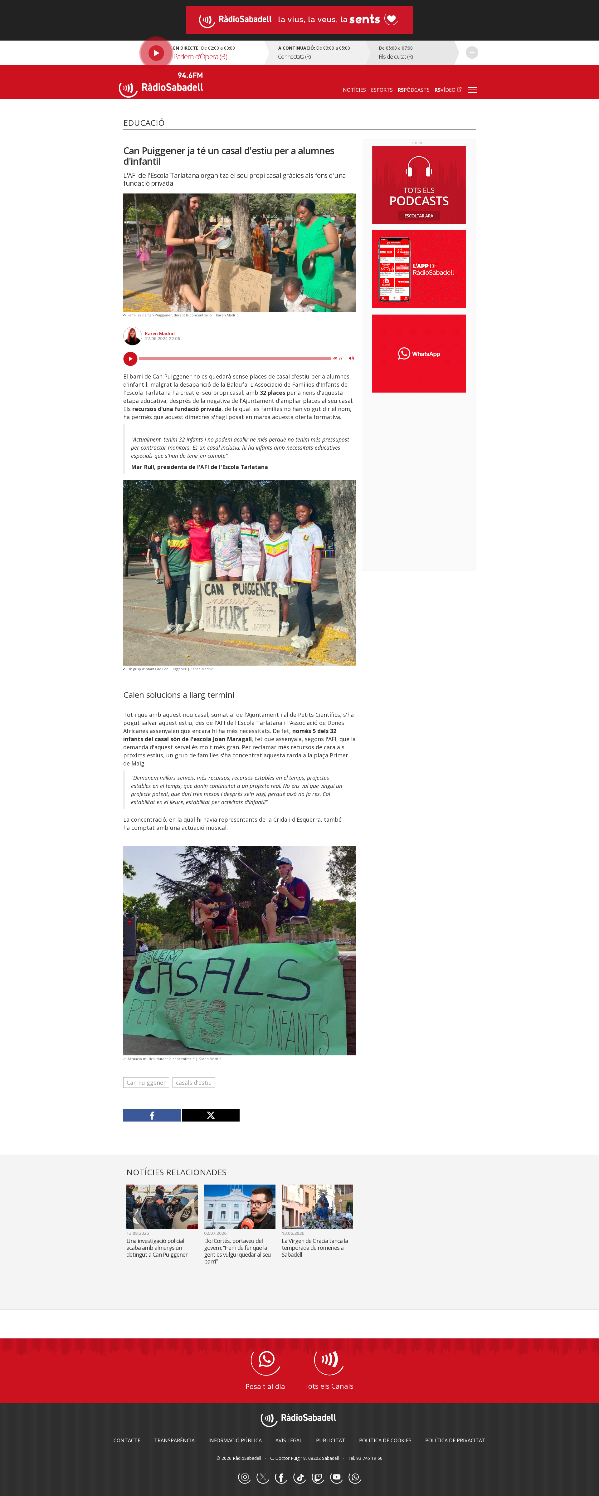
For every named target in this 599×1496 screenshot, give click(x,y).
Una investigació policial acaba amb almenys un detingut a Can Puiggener (156, 1247)
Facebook (281, 1477)
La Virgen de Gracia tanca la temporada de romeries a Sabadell (315, 1247)
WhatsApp (355, 1477)
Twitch (318, 1477)
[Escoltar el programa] (190, 53)
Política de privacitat (455, 1440)
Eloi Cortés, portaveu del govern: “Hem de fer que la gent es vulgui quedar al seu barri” (237, 1251)
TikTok (299, 1477)
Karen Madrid (160, 333)
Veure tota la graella (472, 52)
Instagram (244, 1477)
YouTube (336, 1477)
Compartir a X (211, 1115)
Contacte (127, 1440)
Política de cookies (385, 1440)
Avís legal (288, 1440)
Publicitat (330, 1440)
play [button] (130, 359)
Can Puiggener (146, 1082)
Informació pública (235, 1440)
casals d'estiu (194, 1082)
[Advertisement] (419, 438)
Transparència (174, 1440)
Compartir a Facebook (152, 1115)
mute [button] (351, 358)
